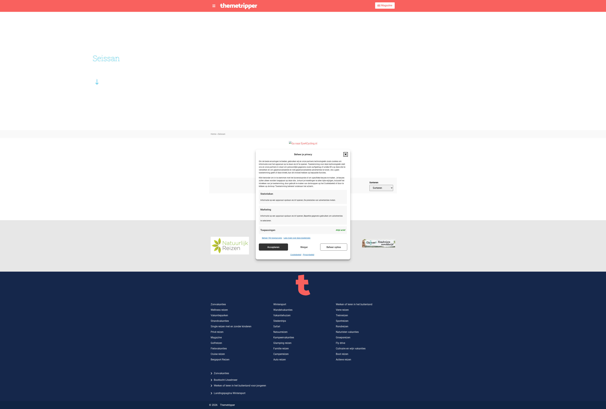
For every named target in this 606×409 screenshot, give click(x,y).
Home (213, 134)
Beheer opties (334, 247)
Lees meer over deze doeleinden (297, 238)
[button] (345, 154)
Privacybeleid (308, 255)
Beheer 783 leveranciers (272, 238)
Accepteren (273, 247)
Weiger (304, 247)
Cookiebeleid (295, 255)
